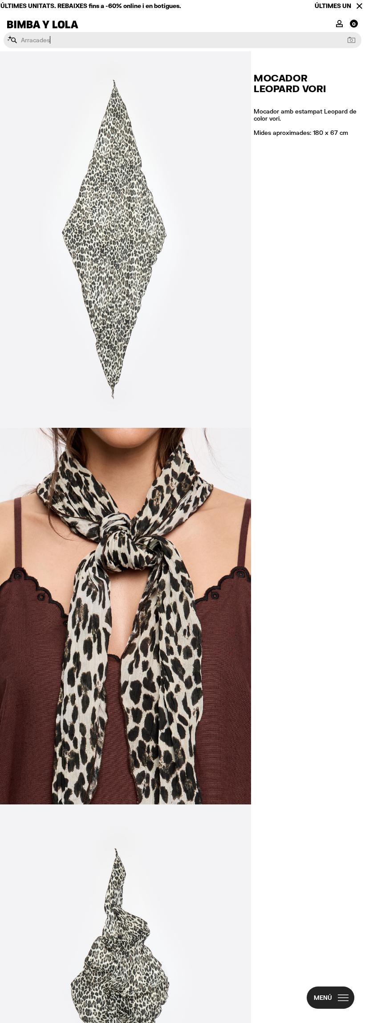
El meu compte (339, 23)
